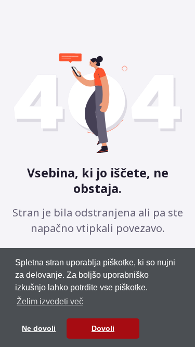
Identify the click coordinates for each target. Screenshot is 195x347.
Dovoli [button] (103, 328)
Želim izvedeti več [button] (50, 301)
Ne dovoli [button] (39, 328)
